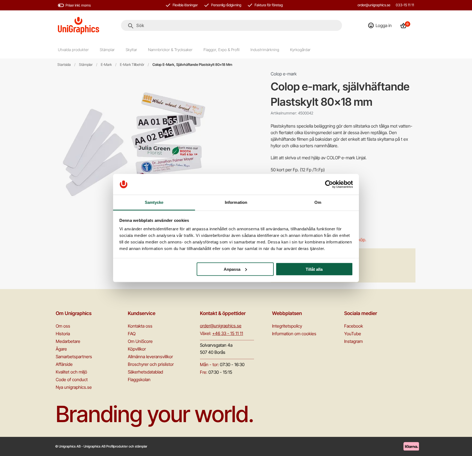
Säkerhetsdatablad (145, 372)
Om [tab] (317, 202)
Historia (63, 333)
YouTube (352, 333)
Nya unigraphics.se (74, 387)
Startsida (64, 64)
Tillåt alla (314, 269)
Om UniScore (140, 341)
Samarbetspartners (74, 356)
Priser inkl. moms (78, 5)
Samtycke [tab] (154, 202)
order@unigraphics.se (374, 5)
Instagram (353, 341)
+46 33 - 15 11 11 (227, 333)
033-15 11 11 (405, 5)
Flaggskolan (139, 379)
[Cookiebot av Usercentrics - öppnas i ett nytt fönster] (329, 184)
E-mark (106, 64)
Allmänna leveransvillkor (150, 356)
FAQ (131, 333)
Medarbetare (68, 341)
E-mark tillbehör (132, 64)
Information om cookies (294, 333)
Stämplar (86, 64)
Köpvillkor (137, 349)
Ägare (61, 349)
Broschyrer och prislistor (151, 364)
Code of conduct (72, 379)
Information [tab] (236, 202)
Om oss (63, 326)
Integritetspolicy (287, 326)
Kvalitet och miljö (71, 372)
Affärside (64, 364)
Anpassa (232, 269)
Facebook (353, 326)
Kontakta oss (140, 326)
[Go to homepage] (78, 25)
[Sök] (131, 25)
